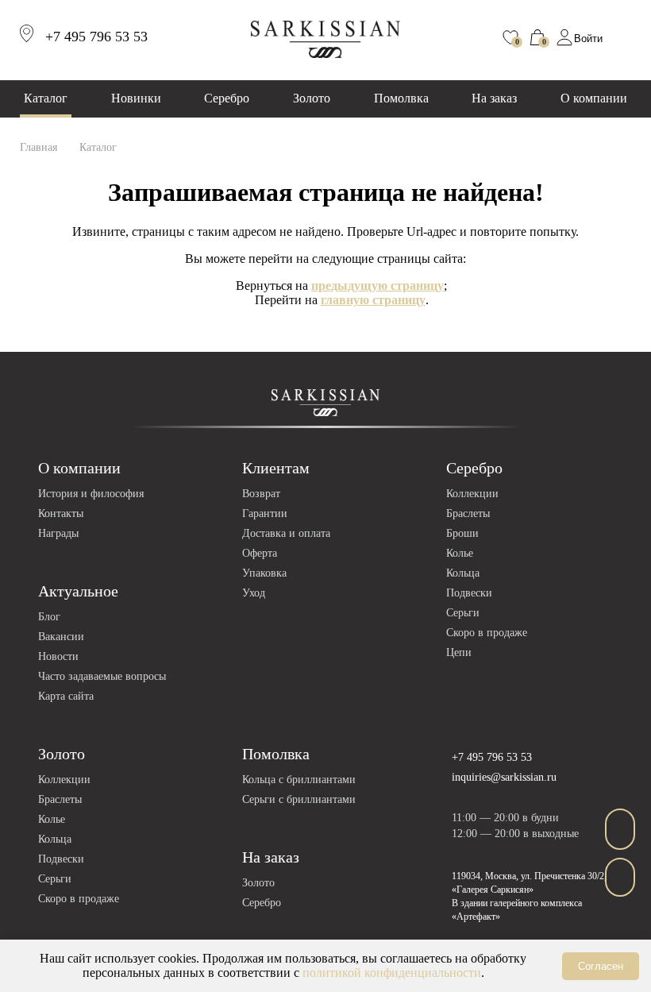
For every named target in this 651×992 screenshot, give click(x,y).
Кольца (463, 573)
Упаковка (264, 573)
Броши (462, 533)
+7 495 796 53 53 (492, 757)
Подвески (469, 593)
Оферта (259, 553)
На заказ (494, 98)
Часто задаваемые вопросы (102, 676)
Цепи (459, 652)
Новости (58, 656)
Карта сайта (66, 696)
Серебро (226, 98)
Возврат (261, 494)
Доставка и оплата (286, 533)
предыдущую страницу (377, 285)
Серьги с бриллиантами (299, 799)
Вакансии (61, 637)
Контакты (60, 513)
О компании (593, 98)
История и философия (91, 494)
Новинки (136, 98)
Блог (49, 617)
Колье (459, 553)
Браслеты (468, 513)
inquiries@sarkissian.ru (504, 777)
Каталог (45, 98)
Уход (253, 593)
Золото (311, 98)
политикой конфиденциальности (391, 972)
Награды (58, 533)
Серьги (463, 613)
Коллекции (472, 494)
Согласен (600, 966)
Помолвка (401, 98)
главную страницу (373, 300)
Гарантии (264, 513)
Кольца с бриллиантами (299, 779)
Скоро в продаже (486, 633)
